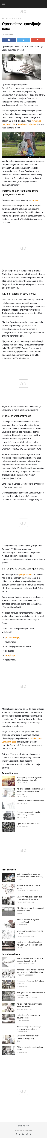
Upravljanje (17, 18)
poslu (35, 200)
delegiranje (10, 655)
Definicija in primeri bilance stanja (30, 801)
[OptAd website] (36, 157)
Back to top (23, 1126)
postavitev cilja (12, 637)
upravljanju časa (25, 574)
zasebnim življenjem (27, 124)
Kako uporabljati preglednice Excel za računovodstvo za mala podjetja (31, 791)
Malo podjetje (6, 18)
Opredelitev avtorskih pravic (28, 823)
